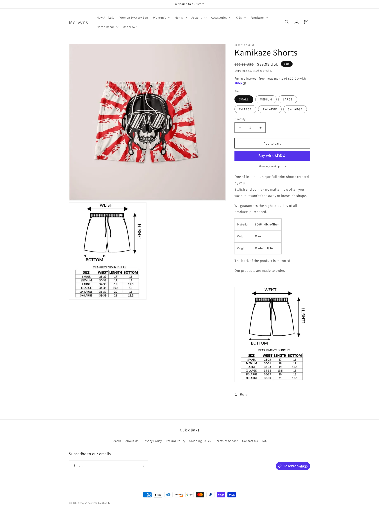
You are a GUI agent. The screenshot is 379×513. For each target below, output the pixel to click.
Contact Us (250, 441)
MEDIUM (266, 99)
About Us (132, 441)
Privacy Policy (152, 441)
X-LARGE (245, 109)
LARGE (288, 99)
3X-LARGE (295, 109)
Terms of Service (226, 441)
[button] (161, 17)
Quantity (239, 119)
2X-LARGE (270, 109)
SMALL (244, 99)
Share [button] (244, 394)
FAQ (264, 441)
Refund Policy (175, 441)
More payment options (272, 166)
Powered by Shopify (99, 502)
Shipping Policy (200, 441)
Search (116, 441)
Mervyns (82, 502)
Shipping (240, 70)
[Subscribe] (143, 466)
